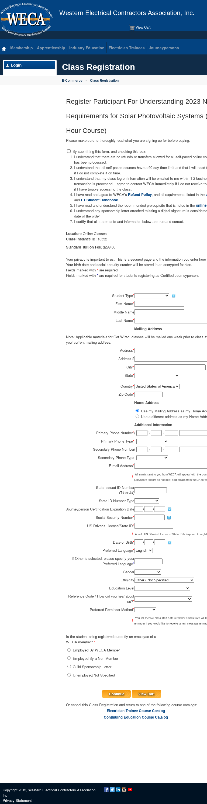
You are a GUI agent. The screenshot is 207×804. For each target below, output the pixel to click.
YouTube (130, 789)
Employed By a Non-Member (95, 658)
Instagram (124, 789)
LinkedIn (118, 789)
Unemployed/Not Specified (94, 675)
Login (16, 65)
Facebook (106, 789)
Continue (116, 693)
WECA (26, 19)
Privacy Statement (17, 800)
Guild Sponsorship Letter (92, 666)
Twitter (112, 789)
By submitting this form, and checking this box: (109, 151)
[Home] (4, 48)
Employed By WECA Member (96, 650)
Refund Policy (140, 194)
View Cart (143, 27)
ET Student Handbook (99, 199)
